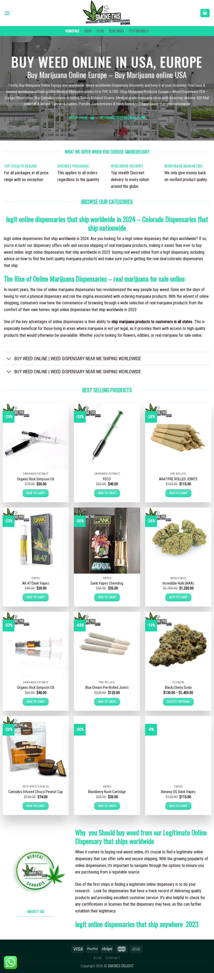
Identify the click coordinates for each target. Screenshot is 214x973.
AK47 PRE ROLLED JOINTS (178, 479)
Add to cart (36, 493)
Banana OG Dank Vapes (178, 792)
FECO (107, 479)
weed (128, 851)
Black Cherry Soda (178, 687)
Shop (88, 30)
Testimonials (138, 30)
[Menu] (7, 13)
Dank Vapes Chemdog (107, 583)
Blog (100, 30)
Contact (112, 958)
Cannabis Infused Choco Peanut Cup (35, 792)
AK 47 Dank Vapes (35, 583)
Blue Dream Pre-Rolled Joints (107, 687)
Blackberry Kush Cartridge (107, 792)
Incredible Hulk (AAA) (178, 583)
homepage (72, 30)
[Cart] (205, 13)
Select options (178, 701)
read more (116, 30)
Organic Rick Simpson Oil (35, 479)
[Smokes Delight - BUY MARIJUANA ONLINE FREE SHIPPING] (107, 13)
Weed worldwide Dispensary (107, 85)
